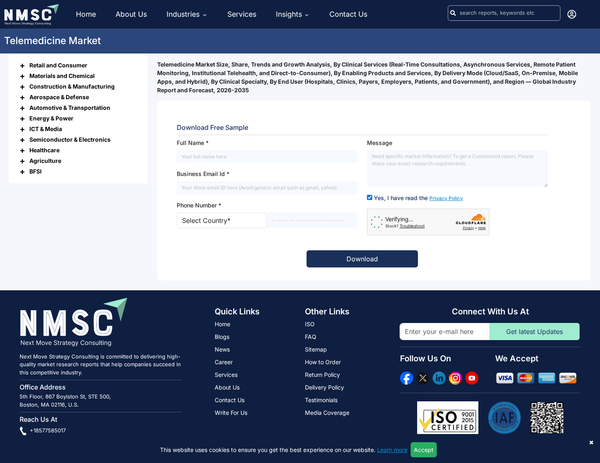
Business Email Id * (203, 173)
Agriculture (45, 160)
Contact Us (348, 14)
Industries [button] (184, 14)
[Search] (453, 13)
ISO (310, 324)
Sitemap (316, 349)
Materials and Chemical (62, 75)
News (222, 349)
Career (224, 361)
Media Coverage (327, 412)
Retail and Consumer (58, 64)
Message (379, 142)
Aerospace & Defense (59, 96)
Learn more (392, 449)
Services (241, 14)
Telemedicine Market (52, 41)
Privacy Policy (446, 198)
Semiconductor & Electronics (70, 139)
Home (86, 14)
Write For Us (231, 412)
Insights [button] (289, 14)
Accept (423, 449)
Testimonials (321, 399)
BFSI (35, 170)
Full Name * (193, 142)
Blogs (222, 336)
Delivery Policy (324, 387)
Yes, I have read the (418, 197)
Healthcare (44, 149)
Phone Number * (199, 205)
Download (362, 259)
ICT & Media (45, 128)
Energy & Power (51, 117)
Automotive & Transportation (69, 107)
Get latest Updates (534, 331)
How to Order (323, 361)
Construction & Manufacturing (72, 85)
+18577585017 (47, 430)
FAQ (310, 336)
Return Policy (322, 374)
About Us (131, 14)
